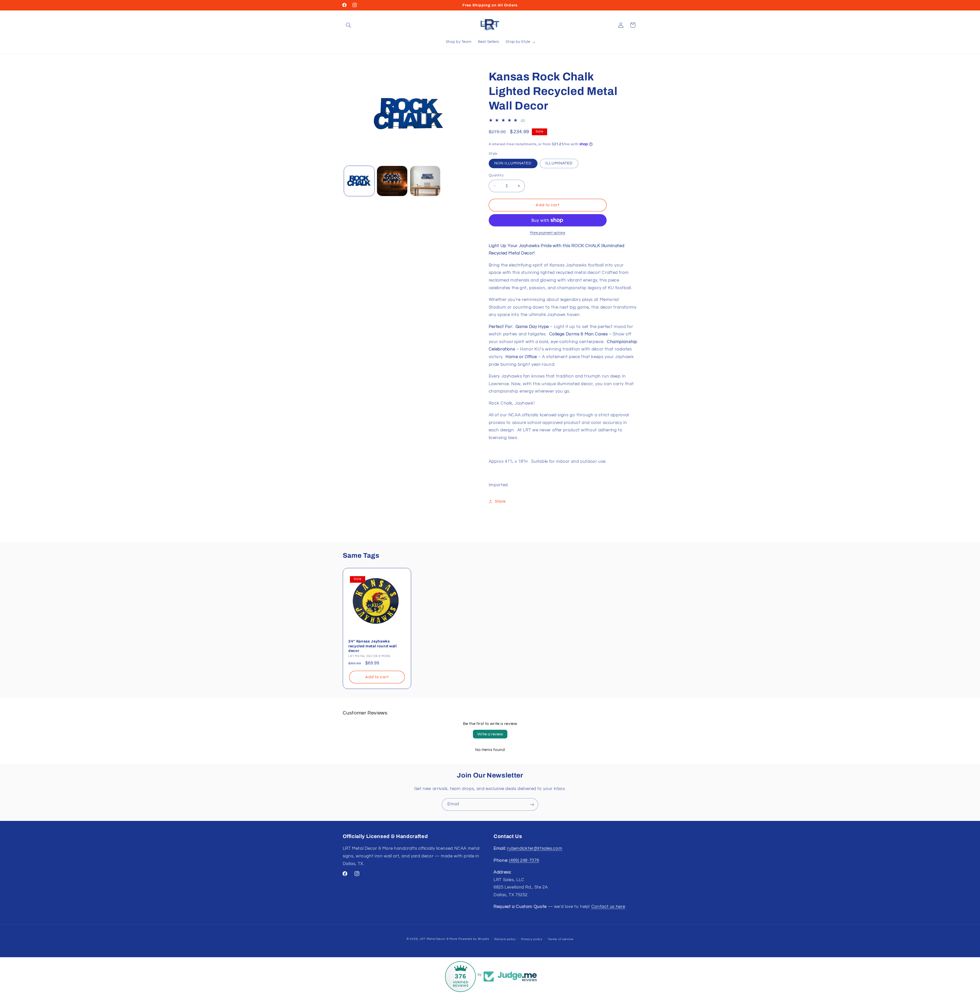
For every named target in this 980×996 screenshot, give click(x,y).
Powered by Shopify (473, 939)
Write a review (490, 734)
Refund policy (505, 939)
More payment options (547, 233)
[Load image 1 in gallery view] (359, 181)
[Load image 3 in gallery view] (425, 181)
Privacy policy (532, 939)
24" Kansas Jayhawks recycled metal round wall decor (372, 646)
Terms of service (560, 939)
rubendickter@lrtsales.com (534, 848)
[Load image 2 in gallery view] (392, 181)
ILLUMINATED (559, 163)
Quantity (496, 175)
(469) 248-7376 (524, 860)
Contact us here (608, 907)
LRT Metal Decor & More (438, 939)
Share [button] (500, 501)
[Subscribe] (532, 804)
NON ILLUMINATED (513, 163)
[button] (348, 25)
